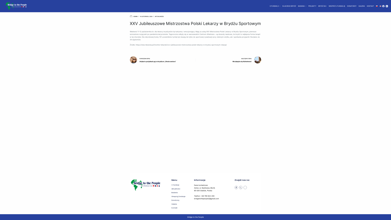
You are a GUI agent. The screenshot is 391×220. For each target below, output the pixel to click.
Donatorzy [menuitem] (351, 6)
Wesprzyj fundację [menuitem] (337, 6)
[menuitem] (377, 6)
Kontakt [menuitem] (370, 6)
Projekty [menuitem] (312, 6)
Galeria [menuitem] (362, 6)
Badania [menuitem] (301, 6)
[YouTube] (387, 6)
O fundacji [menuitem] (274, 6)
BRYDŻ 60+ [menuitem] (322, 6)
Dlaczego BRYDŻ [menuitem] (289, 6)
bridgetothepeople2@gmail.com (206, 199)
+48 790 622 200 (207, 196)
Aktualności (159, 16)
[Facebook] (383, 6)
